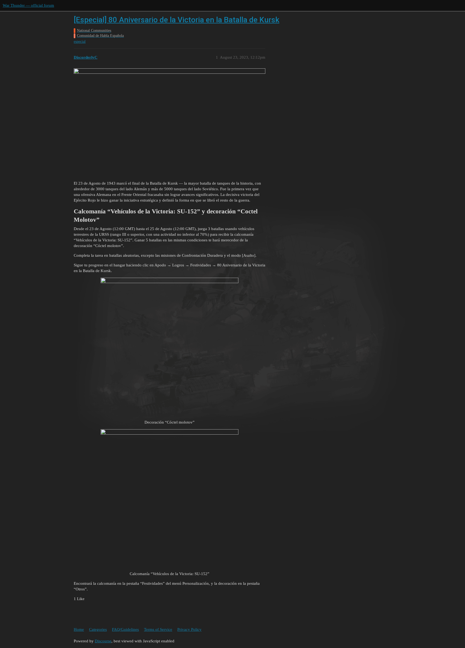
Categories (98, 629)
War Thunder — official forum (28, 5)
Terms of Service (158, 629)
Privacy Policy (189, 629)
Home (79, 629)
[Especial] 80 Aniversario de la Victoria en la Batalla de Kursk (176, 19)
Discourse (103, 641)
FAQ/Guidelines (125, 629)
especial (80, 42)
